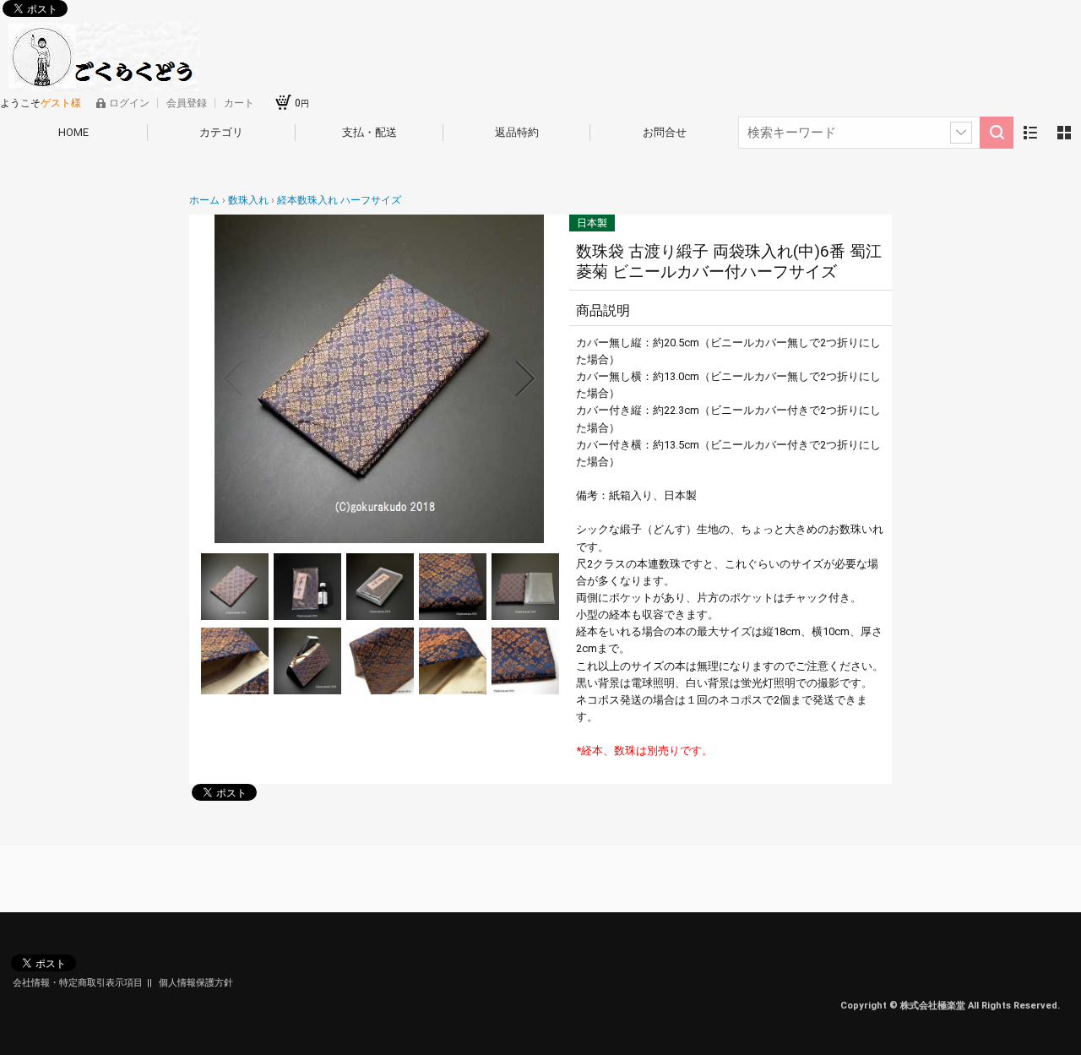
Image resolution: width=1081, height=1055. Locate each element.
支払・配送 (369, 132)
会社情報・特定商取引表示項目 (78, 982)
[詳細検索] (961, 133)
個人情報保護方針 (196, 982)
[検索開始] (996, 133)
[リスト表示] (1030, 133)
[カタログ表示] (1064, 133)
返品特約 (517, 132)
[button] (233, 378)
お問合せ (665, 132)
